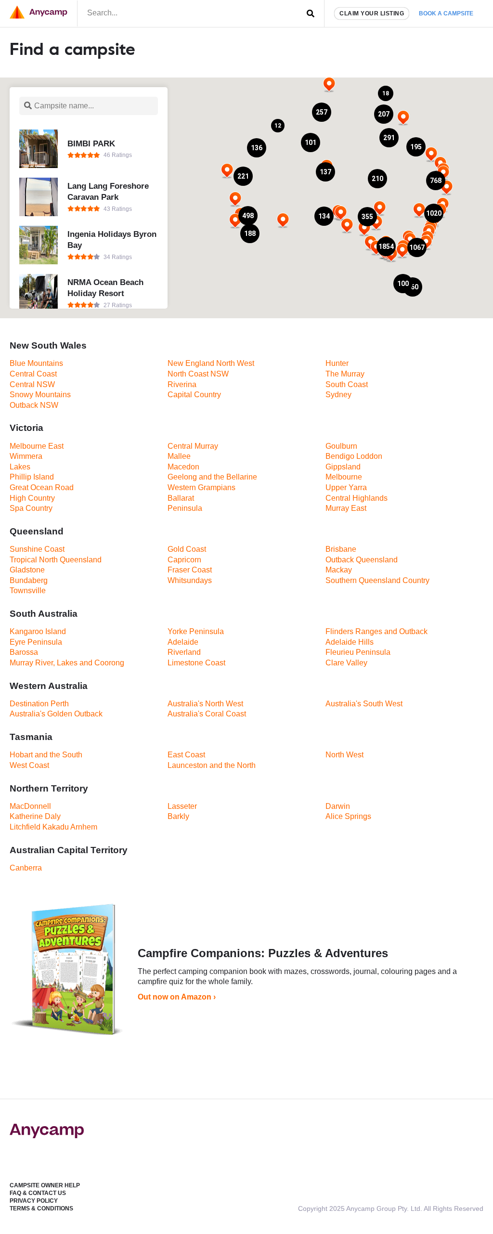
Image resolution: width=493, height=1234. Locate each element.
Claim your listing (371, 13)
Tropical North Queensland (56, 560)
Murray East (345, 508)
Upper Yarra (346, 487)
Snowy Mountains (40, 394)
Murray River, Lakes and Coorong (67, 663)
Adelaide (183, 642)
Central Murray (193, 446)
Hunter (337, 363)
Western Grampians (201, 487)
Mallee (179, 456)
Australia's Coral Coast (207, 714)
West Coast (29, 765)
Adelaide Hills (349, 642)
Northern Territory (49, 788)
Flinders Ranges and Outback (376, 631)
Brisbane (340, 549)
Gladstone (27, 570)
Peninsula (185, 508)
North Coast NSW (198, 374)
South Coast (346, 384)
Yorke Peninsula (196, 631)
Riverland (184, 652)
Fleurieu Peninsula (357, 652)
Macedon (183, 467)
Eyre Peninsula (36, 642)
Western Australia (49, 686)
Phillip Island (32, 477)
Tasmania (31, 737)
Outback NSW (34, 405)
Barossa (24, 652)
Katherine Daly (35, 816)
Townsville (28, 590)
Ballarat (181, 498)
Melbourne (343, 477)
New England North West (211, 363)
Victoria (26, 428)
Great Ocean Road (42, 487)
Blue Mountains (36, 363)
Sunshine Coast (37, 549)
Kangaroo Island (38, 631)
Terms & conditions (41, 1208)
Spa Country (31, 508)
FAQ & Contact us (38, 1193)
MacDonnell (30, 806)
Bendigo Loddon (353, 456)
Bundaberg (29, 580)
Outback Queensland (361, 560)
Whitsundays (190, 580)
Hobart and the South (46, 755)
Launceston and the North (212, 765)
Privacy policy (34, 1200)
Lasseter (182, 806)
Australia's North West (205, 704)
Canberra (26, 868)
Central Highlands (356, 498)
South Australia (44, 614)
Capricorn (184, 560)
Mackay (338, 570)
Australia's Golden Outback (56, 714)
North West (344, 755)
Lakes (20, 467)
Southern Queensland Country (377, 580)
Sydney (338, 394)
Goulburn (341, 446)
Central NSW (32, 384)
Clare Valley (346, 663)
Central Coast (33, 374)
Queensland (37, 531)
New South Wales (48, 345)
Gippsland (343, 467)
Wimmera (26, 456)
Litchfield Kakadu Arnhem (53, 827)
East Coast (186, 755)
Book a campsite (446, 13)
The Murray (344, 374)
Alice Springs (348, 816)
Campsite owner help (45, 1185)
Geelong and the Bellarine (212, 477)
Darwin (337, 806)
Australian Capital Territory (69, 850)
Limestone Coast (196, 663)
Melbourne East (37, 446)
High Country (32, 498)
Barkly (178, 816)
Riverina (182, 384)
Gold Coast (187, 549)
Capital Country (194, 394)
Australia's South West (363, 704)
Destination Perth (39, 704)
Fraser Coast (190, 570)
